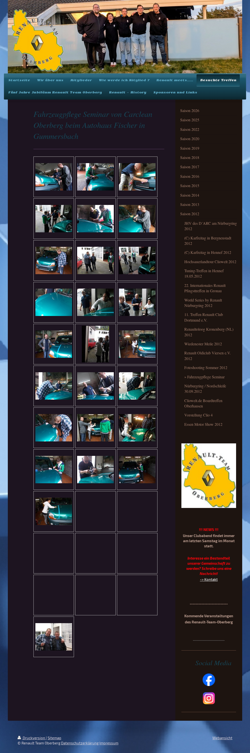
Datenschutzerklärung (80, 743)
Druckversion (34, 738)
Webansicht (222, 738)
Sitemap (54, 738)
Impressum (108, 743)
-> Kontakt (209, 579)
